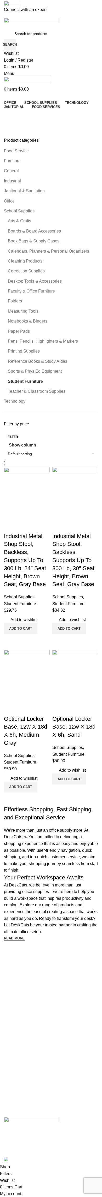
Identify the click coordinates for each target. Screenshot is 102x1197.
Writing (9, 1054)
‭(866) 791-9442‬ (17, 1112)
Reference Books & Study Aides (37, 361)
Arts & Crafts (19, 221)
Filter (13, 437)
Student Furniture (25, 381)
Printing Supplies (24, 351)
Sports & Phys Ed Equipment (35, 371)
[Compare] (58, 790)
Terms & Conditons (19, 996)
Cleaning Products (25, 261)
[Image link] (31, 1121)
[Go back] (14, 115)
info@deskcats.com (20, 1103)
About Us (11, 970)
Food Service (16, 151)
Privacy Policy (15, 1006)
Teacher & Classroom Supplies (36, 391)
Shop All (10, 1081)
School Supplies (19, 211)
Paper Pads (19, 331)
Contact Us (13, 979)
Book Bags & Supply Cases (33, 241)
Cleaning (11, 1046)
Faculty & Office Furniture (31, 291)
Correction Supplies (26, 271)
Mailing (10, 1072)
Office (9, 201)
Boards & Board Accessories (34, 231)
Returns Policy (16, 1015)
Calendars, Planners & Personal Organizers (48, 251)
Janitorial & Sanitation (24, 191)
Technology (14, 401)
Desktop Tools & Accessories (35, 281)
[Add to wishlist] (58, 708)
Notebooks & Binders (27, 321)
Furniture (12, 161)
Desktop (11, 1037)
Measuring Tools (23, 311)
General (11, 171)
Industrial (12, 181)
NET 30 (10, 988)
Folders (15, 301)
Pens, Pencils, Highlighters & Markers (43, 341)
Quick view (73, 790)
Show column (22, 445)
